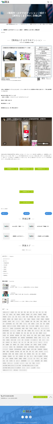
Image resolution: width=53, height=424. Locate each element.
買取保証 (27, 314)
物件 (14, 314)
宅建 (28, 356)
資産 (41, 361)
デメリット (44, 337)
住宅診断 (18, 330)
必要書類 (37, 326)
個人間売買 (4, 321)
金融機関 (7, 344)
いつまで (18, 340)
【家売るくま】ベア (6, 312)
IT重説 (41, 321)
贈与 (19, 337)
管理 (16, 356)
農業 (27, 351)
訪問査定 (24, 358)
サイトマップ (26, 407)
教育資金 (35, 337)
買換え (24, 335)
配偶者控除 (48, 335)
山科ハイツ (18, 361)
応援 (41, 323)
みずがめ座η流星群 (17, 328)
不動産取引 (40, 314)
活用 (25, 354)
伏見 (13, 323)
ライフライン (37, 330)
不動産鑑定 (4, 356)
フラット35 (45, 342)
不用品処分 (43, 316)
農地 (24, 351)
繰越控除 (4, 326)
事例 (8, 333)
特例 (49, 321)
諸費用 (23, 328)
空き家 (24, 316)
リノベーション (5, 347)
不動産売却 (23, 314)
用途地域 (9, 321)
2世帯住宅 (4, 363)
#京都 (23, 250)
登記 (22, 333)
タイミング (35, 342)
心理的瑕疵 (21, 356)
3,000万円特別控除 (9, 323)
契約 (41, 358)
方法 (22, 342)
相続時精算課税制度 (29, 337)
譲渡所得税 (17, 335)
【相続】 (5, 267)
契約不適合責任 (42, 347)
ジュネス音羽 (16, 363)
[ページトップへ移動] (50, 397)
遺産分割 (28, 335)
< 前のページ (4, 213)
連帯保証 (35, 344)
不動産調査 (18, 333)
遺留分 (35, 335)
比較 (11, 344)
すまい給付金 (27, 340)
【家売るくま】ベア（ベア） (7, 370)
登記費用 (35, 328)
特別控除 (23, 326)
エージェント (22, 363)
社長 (31, 314)
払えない (44, 333)
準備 (34, 321)
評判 (3, 342)
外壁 (44, 330)
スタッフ (28, 367)
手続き (4, 340)
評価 (25, 333)
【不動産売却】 (6, 263)
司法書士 (31, 328)
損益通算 (47, 323)
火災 (13, 356)
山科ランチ (47, 326)
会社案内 (12, 312)
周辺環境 (48, 330)
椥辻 (33, 351)
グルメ (32, 361)
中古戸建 (11, 361)
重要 (25, 330)
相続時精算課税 (23, 361)
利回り (33, 354)
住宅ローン (21, 319)
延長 (22, 340)
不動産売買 (47, 319)
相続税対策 (23, 337)
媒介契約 (35, 314)
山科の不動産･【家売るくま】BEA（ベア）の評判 (30, 365)
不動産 (33, 363)
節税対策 (45, 361)
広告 (39, 312)
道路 (32, 330)
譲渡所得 (45, 321)
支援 (44, 323)
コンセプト (38, 363)
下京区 (17, 323)
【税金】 (5, 269)
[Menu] (51, 2)
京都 (48, 337)
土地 (13, 316)
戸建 (16, 316)
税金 (36, 312)
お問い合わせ (16, 370)
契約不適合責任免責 (17, 349)
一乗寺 (4, 314)
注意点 (4, 361)
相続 (12, 319)
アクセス (38, 367)
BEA (11, 342)
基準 (3, 344)
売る (16, 312)
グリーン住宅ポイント (34, 340)
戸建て (13, 321)
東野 (30, 351)
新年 (3, 358)
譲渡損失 (32, 323)
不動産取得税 (40, 349)
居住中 (38, 316)
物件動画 (18, 314)
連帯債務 (39, 344)
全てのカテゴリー (6, 259)
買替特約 (8, 319)
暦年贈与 (45, 358)
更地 (27, 326)
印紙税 (8, 351)
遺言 (32, 335)
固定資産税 (12, 351)
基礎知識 (44, 314)
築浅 (7, 361)
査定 (22, 312)
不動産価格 (27, 321)
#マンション (28, 250)
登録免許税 (45, 349)
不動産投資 (29, 354)
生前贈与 (43, 335)
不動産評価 (43, 354)
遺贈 (13, 354)
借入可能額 (44, 344)
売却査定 (42, 319)
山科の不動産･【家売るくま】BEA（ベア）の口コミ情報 (12, 365)
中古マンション (10, 363)
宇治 (34, 358)
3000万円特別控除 (31, 347)
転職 (31, 342)
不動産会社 (33, 319)
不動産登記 (10, 356)
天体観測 (11, 328)
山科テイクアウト (6, 328)
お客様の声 (7, 342)
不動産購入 (5, 275)
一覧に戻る (26, 213)
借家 (21, 351)
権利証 (27, 328)
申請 (19, 342)
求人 (42, 312)
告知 (25, 356)
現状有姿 (36, 347)
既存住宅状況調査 (6, 330)
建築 (31, 333)
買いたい (31, 356)
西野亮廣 (18, 326)
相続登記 (8, 340)
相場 (31, 321)
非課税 (40, 337)
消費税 (4, 351)
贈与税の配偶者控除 (13, 337)
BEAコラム (2, 208)
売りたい (19, 316)
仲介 (33, 312)
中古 (3, 337)
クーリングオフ (5, 349)
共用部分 (4, 333)
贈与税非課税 (37, 361)
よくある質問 (33, 367)
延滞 (31, 344)
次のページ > (48, 213)
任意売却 (4, 335)
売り (25, 342)
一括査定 (28, 319)
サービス (23, 367)
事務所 (21, 323)
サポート (43, 340)
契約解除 (28, 349)
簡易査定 (20, 358)
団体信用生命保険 (19, 347)
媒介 (14, 333)
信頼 (11, 333)
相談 (28, 312)
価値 (28, 333)
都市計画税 (17, 351)
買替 (47, 316)
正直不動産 (45, 356)
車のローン (40, 342)
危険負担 (23, 349)
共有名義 (25, 347)
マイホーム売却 (31, 326)
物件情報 (4, 319)
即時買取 (16, 358)
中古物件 (38, 319)
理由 (14, 347)
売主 (39, 328)
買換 (29, 323)
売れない (38, 358)
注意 (34, 333)
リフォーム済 (30, 358)
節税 (27, 316)
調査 (35, 316)
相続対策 (7, 337)
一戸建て (22, 321)
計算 (3, 323)
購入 (7, 314)
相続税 (38, 321)
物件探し (11, 314)
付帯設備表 (11, 349)
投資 (36, 354)
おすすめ (9, 316)
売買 (30, 312)
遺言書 (10, 354)
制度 (40, 340)
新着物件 (6, 208)
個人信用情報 (27, 344)
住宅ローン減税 (33, 349)
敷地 (37, 333)
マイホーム (25, 323)
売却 (19, 312)
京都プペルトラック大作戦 (11, 326)
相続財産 (16, 354)
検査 (22, 330)
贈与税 (39, 335)
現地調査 (29, 330)
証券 (39, 354)
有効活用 (16, 319)
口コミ (48, 340)
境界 (41, 330)
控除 (21, 335)
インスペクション (13, 330)
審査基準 (14, 344)
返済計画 (10, 347)
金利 (18, 344)
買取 (25, 312)
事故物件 (40, 333)
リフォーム (46, 351)
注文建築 (22, 344)
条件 (8, 335)
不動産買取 (11, 358)
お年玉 (7, 358)
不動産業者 (4, 316)
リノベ (29, 361)
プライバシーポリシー (23, 370)
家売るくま (15, 342)
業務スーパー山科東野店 (38, 356)
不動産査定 (31, 316)
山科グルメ (42, 326)
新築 (45, 312)
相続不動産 (12, 335)
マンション (18, 321)
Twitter (27, 363)
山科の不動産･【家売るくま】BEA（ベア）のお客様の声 (12, 367)
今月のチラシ (5, 273)
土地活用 (21, 354)
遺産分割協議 (5, 354)
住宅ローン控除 (13, 340)
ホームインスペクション (45, 328)
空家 (25, 319)
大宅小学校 (41, 351)
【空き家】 (5, 265)
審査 (28, 342)
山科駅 (36, 351)
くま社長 (37, 323)
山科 (30, 363)
